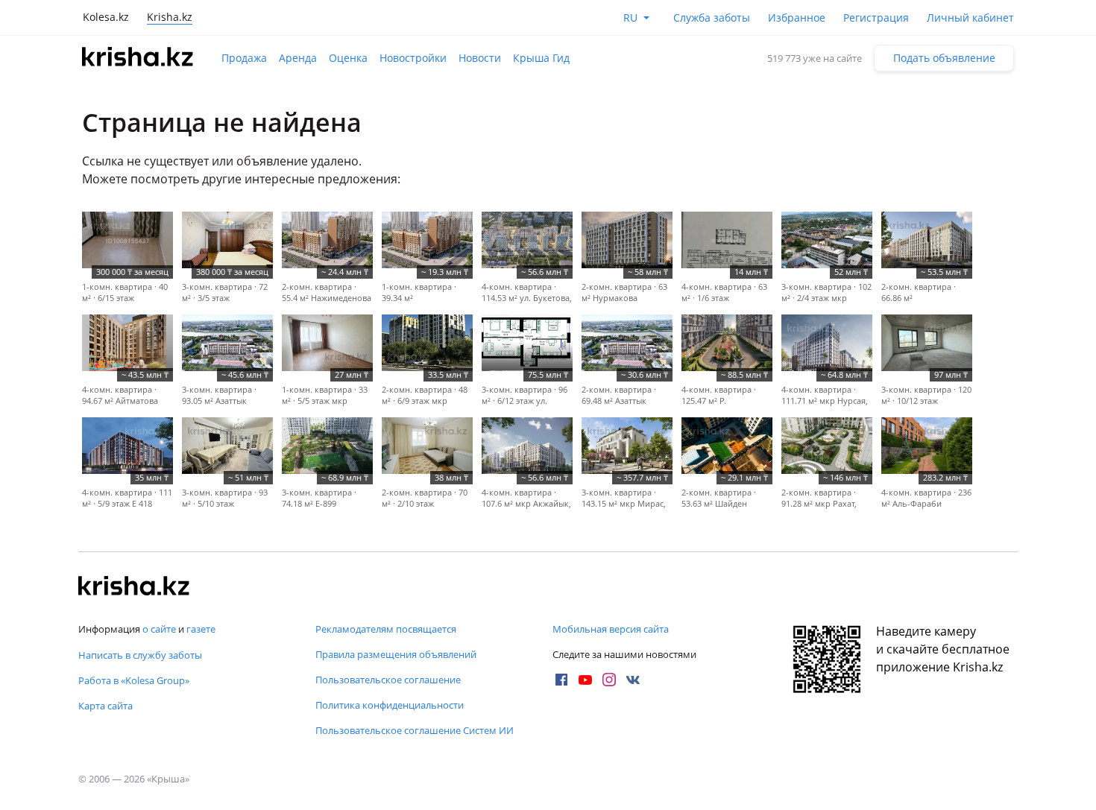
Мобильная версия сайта (610, 629)
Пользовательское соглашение (388, 679)
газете (200, 629)
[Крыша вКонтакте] (633, 680)
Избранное (796, 17)
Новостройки (413, 58)
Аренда (298, 58)
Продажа (244, 58)
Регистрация (876, 17)
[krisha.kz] (134, 587)
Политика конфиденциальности (389, 705)
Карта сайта (105, 705)
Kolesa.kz (106, 17)
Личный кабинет (970, 17)
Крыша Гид (541, 58)
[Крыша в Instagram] (609, 680)
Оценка (348, 58)
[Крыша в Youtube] (585, 680)
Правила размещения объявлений (395, 654)
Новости (480, 58)
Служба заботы (711, 17)
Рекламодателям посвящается (385, 629)
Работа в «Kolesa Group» (133, 680)
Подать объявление (944, 58)
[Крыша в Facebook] (561, 680)
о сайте (159, 629)
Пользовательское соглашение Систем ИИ (414, 730)
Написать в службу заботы (140, 655)
